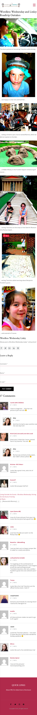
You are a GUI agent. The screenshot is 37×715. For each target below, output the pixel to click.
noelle (12, 611)
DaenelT (13, 480)
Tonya (12, 580)
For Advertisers (18, 690)
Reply (15, 405)
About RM (9, 690)
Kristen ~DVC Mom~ (16, 464)
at (10, 405)
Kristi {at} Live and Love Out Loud (21, 433)
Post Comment (7, 389)
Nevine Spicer (14, 658)
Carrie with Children (17, 403)
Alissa (12, 644)
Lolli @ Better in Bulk (17, 558)
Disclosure (27, 690)
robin (12, 527)
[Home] (10, 5)
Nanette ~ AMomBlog (17, 542)
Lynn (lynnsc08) (15, 511)
